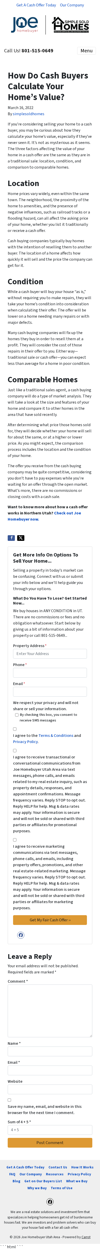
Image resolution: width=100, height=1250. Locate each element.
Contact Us (57, 1167)
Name (14, 1043)
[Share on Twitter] (20, 538)
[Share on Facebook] (11, 538)
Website (15, 1081)
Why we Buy (37, 1188)
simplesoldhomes (28, 114)
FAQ (12, 1174)
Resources (55, 1174)
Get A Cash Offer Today (36, 5)
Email (19, 684)
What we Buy (76, 1181)
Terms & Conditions (55, 735)
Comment (18, 981)
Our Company (72, 5)
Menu (87, 50)
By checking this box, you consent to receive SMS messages (48, 717)
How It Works (82, 1167)
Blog (16, 1181)
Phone (20, 665)
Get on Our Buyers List (43, 1181)
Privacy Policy (25, 742)
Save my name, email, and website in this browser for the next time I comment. (45, 1110)
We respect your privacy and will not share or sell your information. (45, 706)
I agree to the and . (47, 739)
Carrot (86, 1237)
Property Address (30, 646)
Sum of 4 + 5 (19, 1122)
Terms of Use (62, 1188)
